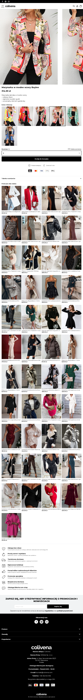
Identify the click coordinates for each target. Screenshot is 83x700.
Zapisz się (58, 606)
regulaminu (49, 611)
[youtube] (9, 1)
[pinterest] (5, 1)
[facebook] (2, 1)
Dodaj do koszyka (41, 159)
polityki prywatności (65, 611)
